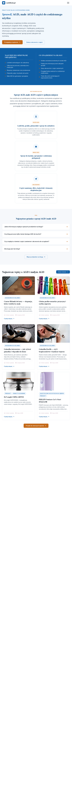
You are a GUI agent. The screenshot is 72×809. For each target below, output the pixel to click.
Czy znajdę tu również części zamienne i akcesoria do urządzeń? (26, 241)
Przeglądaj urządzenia (11, 42)
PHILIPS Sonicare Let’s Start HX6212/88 (50, 400)
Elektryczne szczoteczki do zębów (52, 393)
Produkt (8, 393)
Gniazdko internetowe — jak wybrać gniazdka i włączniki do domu (17, 350)
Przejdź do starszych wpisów (35, 425)
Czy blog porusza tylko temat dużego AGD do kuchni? (22, 234)
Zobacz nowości (62, 272)
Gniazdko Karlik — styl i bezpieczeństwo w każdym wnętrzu (52, 350)
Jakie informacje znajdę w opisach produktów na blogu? (23, 227)
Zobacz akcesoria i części (34, 42)
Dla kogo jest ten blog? (12, 249)
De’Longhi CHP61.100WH (14, 397)
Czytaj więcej (8, 318)
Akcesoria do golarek (12, 298)
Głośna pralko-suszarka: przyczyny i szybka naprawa (52, 302)
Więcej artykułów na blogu (35, 257)
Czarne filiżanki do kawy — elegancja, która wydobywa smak (18, 302)
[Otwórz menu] (68, 3)
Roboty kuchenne (19, 393)
